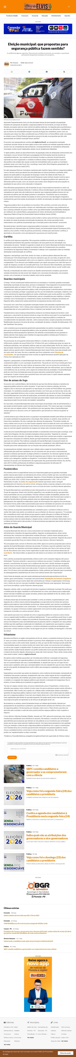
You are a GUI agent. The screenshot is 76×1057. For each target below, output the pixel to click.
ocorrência (8, 553)
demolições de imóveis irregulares (58, 578)
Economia (35, 16)
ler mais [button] (5, 1054)
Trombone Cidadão (12, 16)
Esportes (67, 16)
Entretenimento (56, 16)
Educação (45, 16)
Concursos (25, 16)
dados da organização (29, 482)
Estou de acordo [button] (65, 1053)
